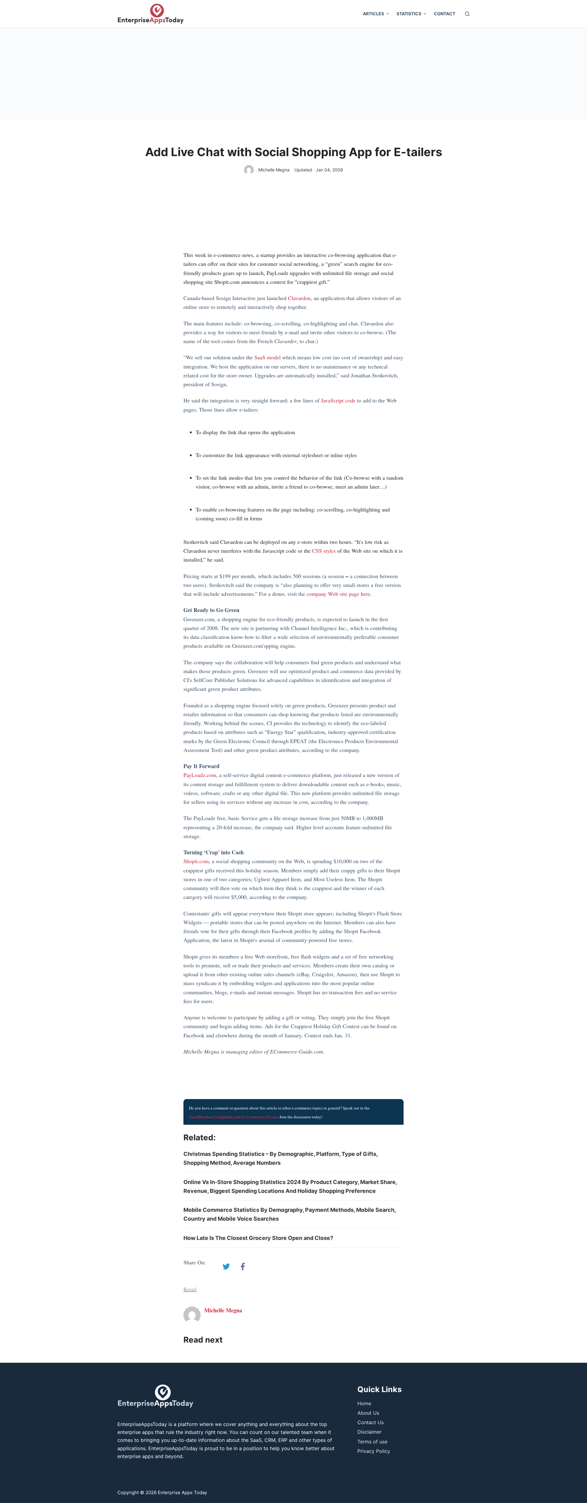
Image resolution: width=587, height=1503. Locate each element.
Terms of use (372, 1442)
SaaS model (267, 357)
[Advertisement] (293, 73)
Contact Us (370, 1422)
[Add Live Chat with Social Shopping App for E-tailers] (226, 1266)
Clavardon (299, 298)
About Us (368, 1413)
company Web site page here (338, 593)
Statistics (409, 13)
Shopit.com (196, 861)
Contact (444, 13)
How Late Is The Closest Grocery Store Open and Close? (258, 1238)
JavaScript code (338, 400)
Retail (190, 1289)
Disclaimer (369, 1432)
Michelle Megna (274, 169)
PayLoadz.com (199, 775)
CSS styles (324, 550)
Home (364, 1403)
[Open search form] (467, 14)
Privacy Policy (373, 1451)
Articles (373, 13)
